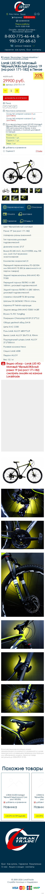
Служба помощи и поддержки (22, 882)
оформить (29, 17)
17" (5, 107)
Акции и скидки (16, 867)
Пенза (22, 14)
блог (29, 49)
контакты (36, 49)
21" (15, 107)
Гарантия (9, 49)
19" (10, 107)
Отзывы (39, 151)
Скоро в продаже (15, 816)
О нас (4, 867)
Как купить (20, 49)
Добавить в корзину (16, 98)
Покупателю (35, 864)
